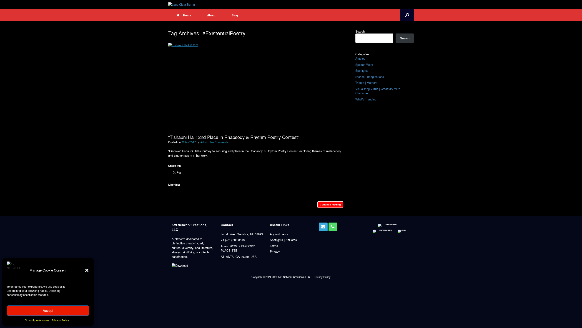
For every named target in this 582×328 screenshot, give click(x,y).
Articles (360, 58)
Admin (204, 142)
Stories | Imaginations (369, 76)
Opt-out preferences (37, 320)
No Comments (219, 142)
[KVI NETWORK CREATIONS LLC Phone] (333, 227)
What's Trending (365, 99)
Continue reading (330, 204)
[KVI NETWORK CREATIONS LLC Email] (323, 227)
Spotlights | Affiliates (283, 240)
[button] (87, 270)
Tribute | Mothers (366, 82)
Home (187, 15)
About (211, 15)
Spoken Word (364, 64)
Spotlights (362, 70)
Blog (234, 15)
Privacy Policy (60, 320)
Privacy (275, 251)
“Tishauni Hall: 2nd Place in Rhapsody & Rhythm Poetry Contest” (233, 137)
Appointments (279, 234)
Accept (48, 310)
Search (360, 31)
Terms (274, 245)
